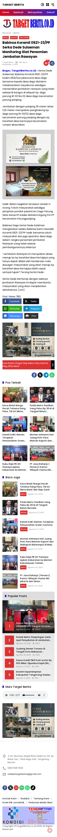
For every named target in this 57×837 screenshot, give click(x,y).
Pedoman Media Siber (41, 802)
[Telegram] (46, 375)
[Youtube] (16, 787)
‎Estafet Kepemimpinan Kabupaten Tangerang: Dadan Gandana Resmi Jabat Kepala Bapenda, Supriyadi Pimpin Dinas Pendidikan (34, 673)
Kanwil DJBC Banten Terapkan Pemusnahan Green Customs (13, 437)
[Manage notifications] (49, 830)
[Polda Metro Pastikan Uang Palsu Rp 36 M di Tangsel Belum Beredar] (42, 395)
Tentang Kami (41, 798)
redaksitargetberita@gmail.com (24, 774)
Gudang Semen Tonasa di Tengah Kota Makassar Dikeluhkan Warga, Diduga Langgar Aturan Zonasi (30, 650)
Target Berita (13, 5)
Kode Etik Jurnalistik (13, 802)
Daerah (14, 37)
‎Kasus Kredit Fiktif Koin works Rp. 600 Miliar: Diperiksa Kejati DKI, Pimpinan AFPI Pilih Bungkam (34, 662)
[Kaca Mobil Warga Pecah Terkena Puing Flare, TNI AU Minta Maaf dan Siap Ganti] (14, 395)
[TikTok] (33, 787)
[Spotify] (21, 787)
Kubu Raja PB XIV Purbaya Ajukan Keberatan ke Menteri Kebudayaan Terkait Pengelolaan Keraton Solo (14, 467)
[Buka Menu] (47, 4)
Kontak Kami (9, 798)
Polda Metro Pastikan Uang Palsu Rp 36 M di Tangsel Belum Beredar (42, 408)
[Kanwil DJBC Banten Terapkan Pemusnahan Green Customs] (14, 424)
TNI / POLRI (24, 37)
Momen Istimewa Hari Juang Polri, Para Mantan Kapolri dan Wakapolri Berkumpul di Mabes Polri (42, 437)
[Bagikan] (52, 63)
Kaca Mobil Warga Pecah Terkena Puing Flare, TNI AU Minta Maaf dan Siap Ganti (14, 408)
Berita (5, 37)
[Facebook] (34, 375)
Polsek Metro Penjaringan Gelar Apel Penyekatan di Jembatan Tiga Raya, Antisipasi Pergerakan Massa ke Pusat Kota (33, 639)
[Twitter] (40, 375)
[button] (42, 4)
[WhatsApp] (52, 375)
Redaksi (25, 798)
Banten (35, 399)
